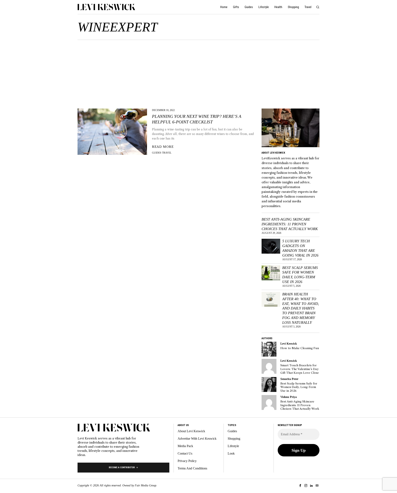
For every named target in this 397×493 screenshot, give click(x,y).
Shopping (234, 438)
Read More (163, 147)
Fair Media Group (145, 485)
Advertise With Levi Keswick (197, 438)
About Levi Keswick (191, 431)
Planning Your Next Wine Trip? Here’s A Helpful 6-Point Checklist (196, 119)
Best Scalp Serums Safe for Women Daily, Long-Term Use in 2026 (300, 275)
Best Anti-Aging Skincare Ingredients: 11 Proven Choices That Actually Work (290, 224)
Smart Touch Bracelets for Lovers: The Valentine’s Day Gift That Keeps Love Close (299, 369)
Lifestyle (233, 446)
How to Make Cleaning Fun (299, 348)
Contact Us (185, 453)
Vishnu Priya (288, 397)
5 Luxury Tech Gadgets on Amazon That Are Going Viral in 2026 (300, 248)
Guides (156, 152)
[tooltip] (269, 349)
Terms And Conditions (192, 468)
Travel (166, 152)
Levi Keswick (288, 343)
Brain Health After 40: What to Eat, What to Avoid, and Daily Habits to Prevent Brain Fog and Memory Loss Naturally (300, 308)
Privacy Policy (187, 461)
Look (231, 453)
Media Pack (185, 446)
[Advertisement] (198, 71)
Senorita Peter (289, 379)
